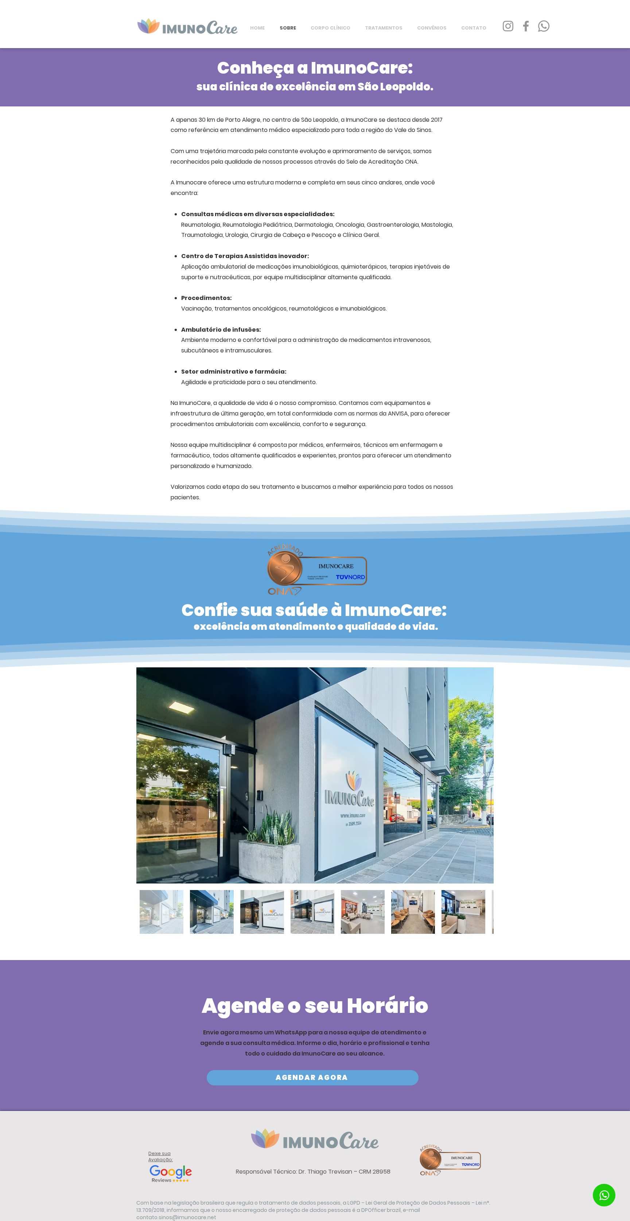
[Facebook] (526, 26)
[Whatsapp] (544, 26)
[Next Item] (481, 775)
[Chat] (604, 1195)
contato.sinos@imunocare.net (176, 1217)
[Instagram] (508, 26)
